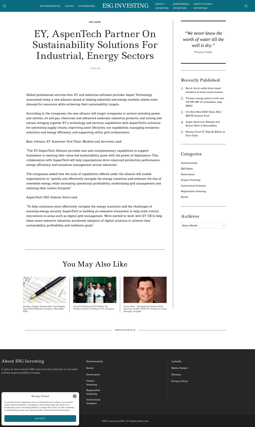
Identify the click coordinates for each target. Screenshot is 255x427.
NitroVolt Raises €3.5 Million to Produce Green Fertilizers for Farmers (93, 307)
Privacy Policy (179, 381)
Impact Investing (190, 179)
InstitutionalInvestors (93, 401)
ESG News (95, 22)
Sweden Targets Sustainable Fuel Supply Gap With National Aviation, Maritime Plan (44, 309)
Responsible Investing (193, 191)
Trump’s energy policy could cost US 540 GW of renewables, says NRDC (205, 102)
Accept (40, 418)
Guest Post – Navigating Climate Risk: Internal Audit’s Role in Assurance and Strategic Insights (145, 309)
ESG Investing (125, 6)
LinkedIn (176, 361)
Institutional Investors (193, 185)
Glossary (176, 374)
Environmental (50, 6)
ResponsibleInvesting (93, 392)
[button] (74, 396)
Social (69, 6)
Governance (87, 6)
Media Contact (179, 367)
